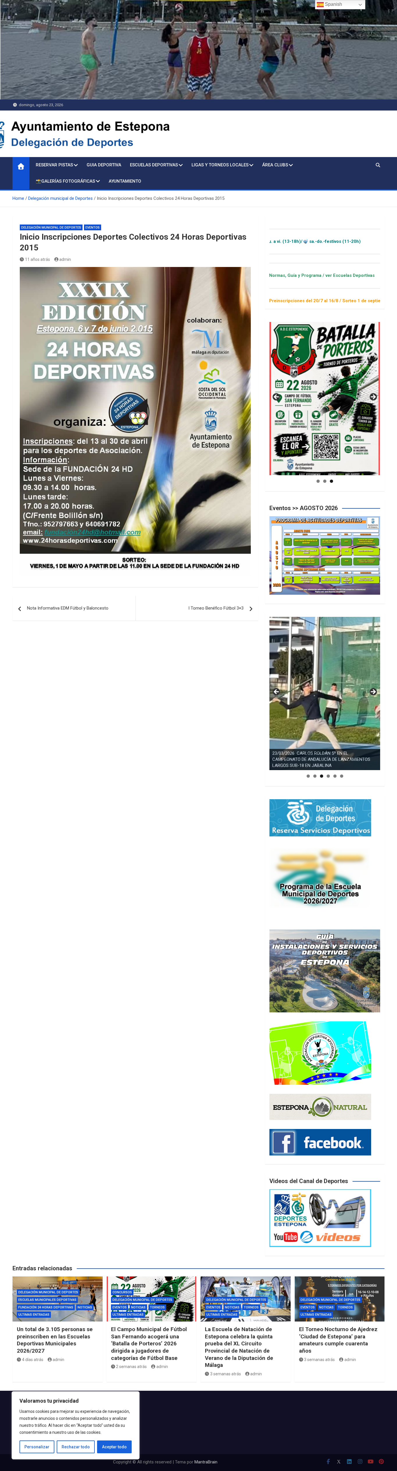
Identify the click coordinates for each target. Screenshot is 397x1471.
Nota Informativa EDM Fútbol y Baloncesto (67, 608)
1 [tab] (318, 481)
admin (65, 259)
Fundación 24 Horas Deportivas (45, 1307)
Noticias (85, 1307)
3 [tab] (331, 481)
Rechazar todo (76, 1447)
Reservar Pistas (54, 165)
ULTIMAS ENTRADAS (33, 1315)
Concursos (122, 1292)
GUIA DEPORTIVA (104, 165)
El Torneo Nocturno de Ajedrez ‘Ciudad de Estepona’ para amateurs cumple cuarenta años (338, 1340)
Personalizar (36, 1447)
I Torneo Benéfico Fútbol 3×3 (216, 608)
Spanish (333, 4)
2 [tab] (324, 481)
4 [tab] (328, 776)
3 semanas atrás (225, 1374)
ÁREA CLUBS (275, 165)
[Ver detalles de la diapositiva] (324, 398)
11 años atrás (37, 259)
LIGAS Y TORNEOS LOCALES (220, 165)
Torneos (157, 1307)
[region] (76, 1425)
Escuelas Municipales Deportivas (47, 1300)
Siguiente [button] (373, 397)
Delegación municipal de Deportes (51, 227)
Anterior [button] (276, 397)
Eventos (92, 227)
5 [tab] (335, 776)
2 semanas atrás (131, 1366)
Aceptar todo (114, 1447)
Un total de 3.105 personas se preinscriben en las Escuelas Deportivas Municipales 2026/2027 (55, 1340)
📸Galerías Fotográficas (65, 181)
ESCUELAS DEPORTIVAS (154, 165)
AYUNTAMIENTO (125, 181)
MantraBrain (205, 1462)
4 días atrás (32, 1359)
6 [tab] (341, 776)
